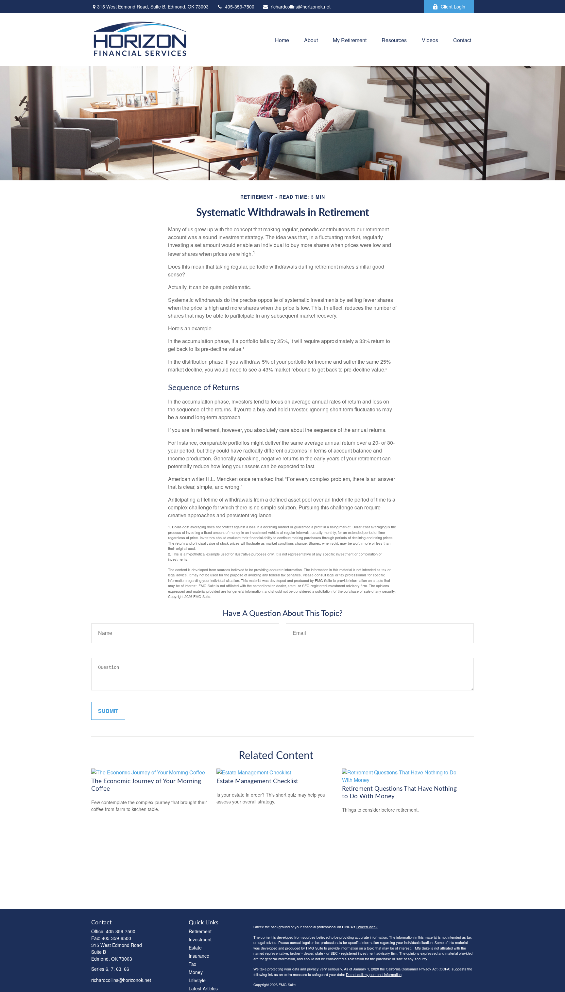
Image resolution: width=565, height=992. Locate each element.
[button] (282, 39)
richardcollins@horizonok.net (301, 6)
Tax (192, 964)
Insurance (199, 955)
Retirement (200, 931)
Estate (195, 947)
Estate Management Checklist (257, 781)
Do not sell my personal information (374, 974)
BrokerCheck (367, 926)
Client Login (453, 6)
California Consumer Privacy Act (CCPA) (418, 968)
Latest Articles (203, 988)
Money (196, 972)
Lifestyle (197, 980)
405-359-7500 (239, 6)
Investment (200, 939)
